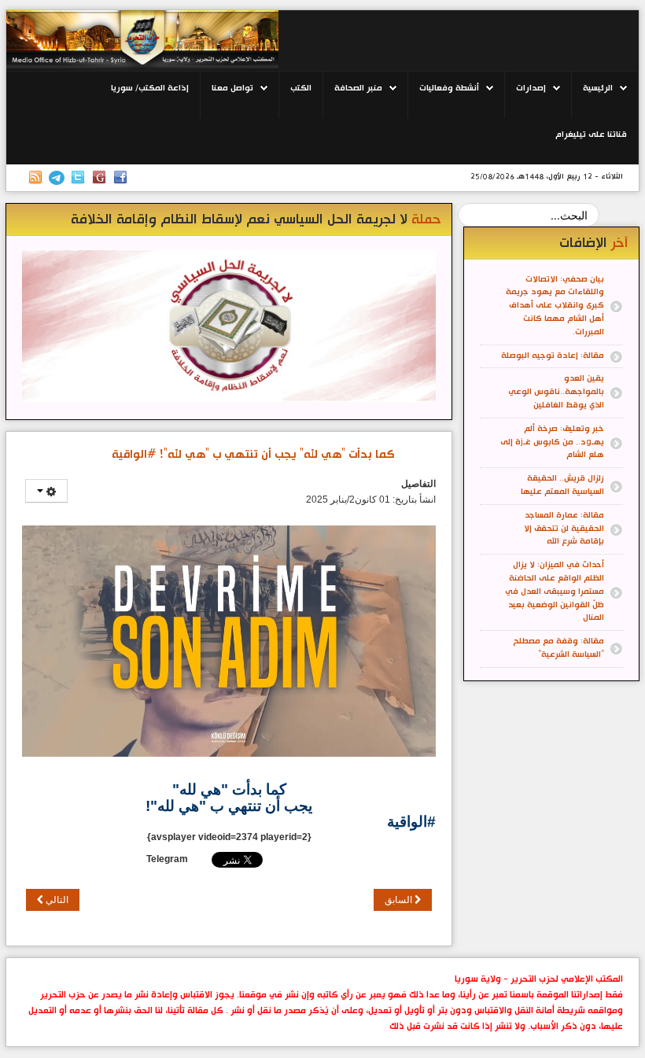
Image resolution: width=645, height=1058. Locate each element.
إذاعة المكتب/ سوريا (150, 88)
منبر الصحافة (358, 88)
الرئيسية (598, 88)
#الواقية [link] (411, 821)
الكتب (300, 88)
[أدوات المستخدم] (46, 491)
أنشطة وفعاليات (449, 88)
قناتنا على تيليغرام (591, 134)
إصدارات (531, 88)
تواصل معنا (232, 88)
